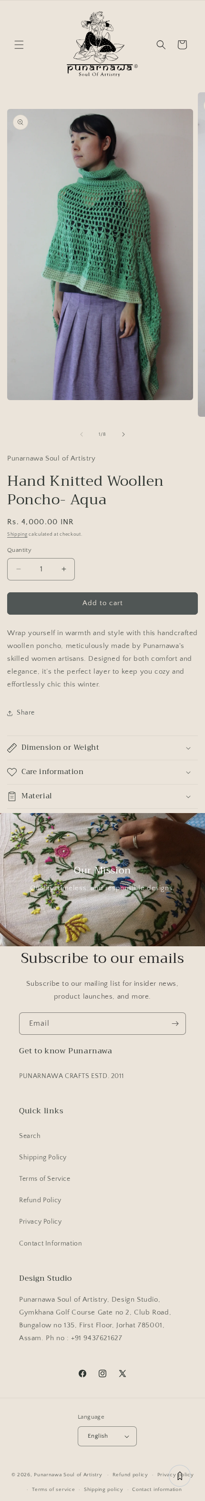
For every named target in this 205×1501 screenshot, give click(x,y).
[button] (19, 44)
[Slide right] (123, 434)
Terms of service (53, 1489)
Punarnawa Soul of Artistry (68, 1475)
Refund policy (130, 1475)
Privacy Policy (40, 1222)
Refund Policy (40, 1200)
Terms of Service (45, 1179)
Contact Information (50, 1243)
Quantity (19, 550)
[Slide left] (81, 434)
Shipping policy (103, 1489)
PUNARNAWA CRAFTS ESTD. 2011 (71, 1076)
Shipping (17, 534)
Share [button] (26, 712)
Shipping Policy (43, 1157)
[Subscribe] (174, 1023)
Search (30, 1136)
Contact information (157, 1489)
